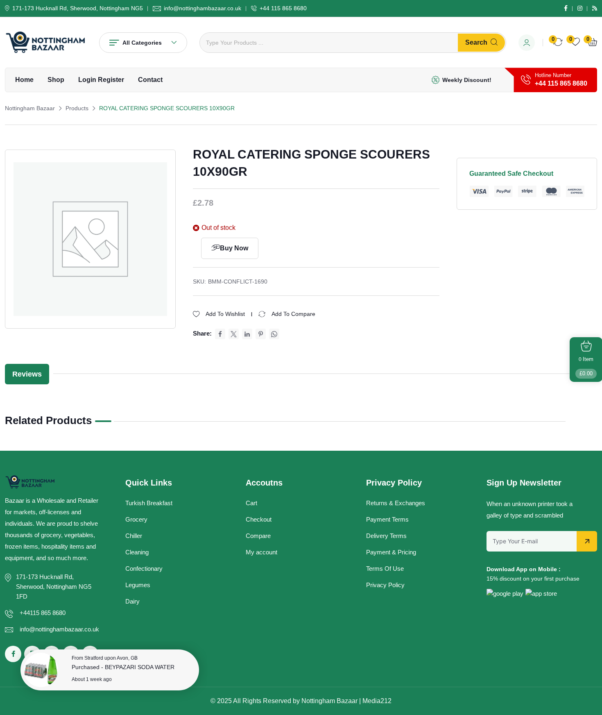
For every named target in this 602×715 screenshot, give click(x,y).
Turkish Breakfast (148, 502)
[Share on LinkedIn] (247, 334)
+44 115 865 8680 (283, 8)
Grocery (136, 519)
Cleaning (137, 552)
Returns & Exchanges (395, 502)
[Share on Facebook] (220, 334)
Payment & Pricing (391, 552)
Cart (251, 502)
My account (261, 552)
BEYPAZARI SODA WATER (139, 667)
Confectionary (144, 568)
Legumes (137, 584)
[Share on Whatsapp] (274, 334)
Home (24, 79)
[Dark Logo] (46, 42)
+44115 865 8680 (43, 612)
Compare (258, 535)
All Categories (142, 42)
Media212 (377, 700)
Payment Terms (387, 519)
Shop (56, 79)
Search (476, 42)
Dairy (132, 601)
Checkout (259, 519)
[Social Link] (566, 8)
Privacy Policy (385, 584)
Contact (150, 79)
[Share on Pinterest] (261, 334)
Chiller (133, 535)
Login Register (101, 79)
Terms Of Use (385, 568)
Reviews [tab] (27, 374)
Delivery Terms (386, 535)
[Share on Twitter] (234, 334)
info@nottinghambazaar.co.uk (202, 8)
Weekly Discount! (466, 80)
